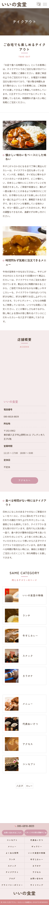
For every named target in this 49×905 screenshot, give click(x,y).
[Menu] (45, 4)
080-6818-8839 (11, 416)
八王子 (19, 785)
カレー (29, 785)
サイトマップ (36, 885)
